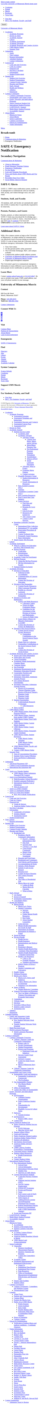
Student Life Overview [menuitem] (17, 78)
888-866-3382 (13, 301)
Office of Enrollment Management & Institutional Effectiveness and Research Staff (27, 1276)
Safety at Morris (19, 987)
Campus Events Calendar (18, 829)
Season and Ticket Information (24, 655)
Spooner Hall (27, 845)
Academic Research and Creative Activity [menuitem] (24, 45)
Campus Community (12, 1036)
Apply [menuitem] (12, 53)
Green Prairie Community (27, 849)
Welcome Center (19, 1396)
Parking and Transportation (23, 1296)
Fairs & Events (28, 511)
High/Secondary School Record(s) (25, 779)
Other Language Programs (27, 588)
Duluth (7, 9)
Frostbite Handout (29, 960)
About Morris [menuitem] (10, 113)
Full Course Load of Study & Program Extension (27, 1195)
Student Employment (17, 818)
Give (2, 389)
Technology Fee (19, 1009)
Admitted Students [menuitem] (16, 59)
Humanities (18, 1356)
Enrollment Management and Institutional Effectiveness (24, 1262)
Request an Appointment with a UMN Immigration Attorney (27, 1209)
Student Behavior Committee (28, 989)
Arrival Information (25, 1167)
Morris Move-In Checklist (28, 888)
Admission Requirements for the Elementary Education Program (25, 670)
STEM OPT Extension (26, 1188)
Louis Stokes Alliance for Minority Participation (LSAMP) (27, 621)
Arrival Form (22, 1165)
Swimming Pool (19, 1393)
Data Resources (23, 1271)
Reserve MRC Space (25, 1119)
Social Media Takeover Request (16, 180)
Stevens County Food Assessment (25, 1056)
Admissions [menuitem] (9, 51)
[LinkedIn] (19, 321)
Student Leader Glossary (22, 1007)
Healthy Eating (19, 972)
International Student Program (20, 1161)
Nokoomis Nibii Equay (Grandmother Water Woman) (26, 1313)
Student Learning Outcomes (23, 1229)
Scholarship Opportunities (23, 899)
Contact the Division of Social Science (26, 651)
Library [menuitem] (12, 40)
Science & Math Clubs (30, 617)
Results (16, 760)
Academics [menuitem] (9, 32)
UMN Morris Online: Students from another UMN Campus (24, 716)
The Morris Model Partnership (24, 1085)
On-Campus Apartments (27, 855)
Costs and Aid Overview (18, 798)
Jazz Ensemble (19, 667)
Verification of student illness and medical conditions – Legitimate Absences (25, 1325)
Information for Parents (26, 929)
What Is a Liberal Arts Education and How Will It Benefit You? (25, 546)
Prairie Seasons (23, 1304)
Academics (9, 412)
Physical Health (19, 937)
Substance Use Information (27, 985)
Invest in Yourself (20, 897)
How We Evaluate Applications (24, 794)
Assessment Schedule (21, 416)
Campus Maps (6, 329)
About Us (21, 1265)
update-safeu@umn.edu (15, 276)
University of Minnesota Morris (11, 28)
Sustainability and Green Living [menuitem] (20, 97)
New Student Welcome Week (20, 1018)
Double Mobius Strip (25, 1310)
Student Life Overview (17, 825)
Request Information (17, 821)
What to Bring (27, 891)
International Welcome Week (28, 1169)
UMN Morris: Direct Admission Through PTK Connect (25, 774)
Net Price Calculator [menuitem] (16, 70)
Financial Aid (14, 802)
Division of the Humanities (23, 584)
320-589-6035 (11, 299)
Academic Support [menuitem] (16, 38)
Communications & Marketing (15, 139)
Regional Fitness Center (22, 1373)
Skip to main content (8, 2)
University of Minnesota (21, 403)
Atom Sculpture (23, 1306)
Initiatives (21, 980)
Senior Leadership (16, 1244)
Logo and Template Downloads (16, 172)
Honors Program (19, 549)
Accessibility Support (17, 1219)
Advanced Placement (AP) (19, 764)
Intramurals (13, 1012)
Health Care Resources (26, 956)
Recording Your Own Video (14, 178)
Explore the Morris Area (22, 1300)
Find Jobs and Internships (27, 504)
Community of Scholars (22, 812)
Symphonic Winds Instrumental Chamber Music (24, 662)
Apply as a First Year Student (19, 792)
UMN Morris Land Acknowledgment (20, 1241)
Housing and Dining (17, 831)
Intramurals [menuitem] (13, 92)
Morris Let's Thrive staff (26, 978)
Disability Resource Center (27, 476)
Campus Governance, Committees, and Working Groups (26, 1287)
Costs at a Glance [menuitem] (15, 67)
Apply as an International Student (21, 777)
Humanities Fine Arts (21, 1354)
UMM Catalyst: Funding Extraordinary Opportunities (23, 1148)
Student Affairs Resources (23, 1153)
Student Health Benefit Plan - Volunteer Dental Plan (27, 954)
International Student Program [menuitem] (20, 105)
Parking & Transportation (9, 331)
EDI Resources (19, 1117)
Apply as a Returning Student (20, 791)
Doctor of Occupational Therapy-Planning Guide (26, 689)
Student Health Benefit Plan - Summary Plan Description (28, 950)
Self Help (26, 912)
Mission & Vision (16, 1223)
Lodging (12, 1292)
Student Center (19, 1391)
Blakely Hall (27, 852)
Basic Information (24, 538)
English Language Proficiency (24, 781)
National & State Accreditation (24, 573)
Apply (7, 769)
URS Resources (28, 706)
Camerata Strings (20, 665)
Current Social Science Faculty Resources (26, 631)
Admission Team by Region (19, 1402)
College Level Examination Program (22, 765)
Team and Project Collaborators (24, 758)
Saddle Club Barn (20, 1377)
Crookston (8, 7)
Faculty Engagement (25, 1045)
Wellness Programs (20, 974)
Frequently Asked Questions (28, 536)
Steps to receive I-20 (21, 787)
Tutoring (21, 490)
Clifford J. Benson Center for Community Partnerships (24, 1040)
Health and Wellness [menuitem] (17, 88)
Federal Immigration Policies (28, 1205)
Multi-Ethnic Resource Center (24, 1364)
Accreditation (18, 1225)
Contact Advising (28, 474)
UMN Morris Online (17, 709)
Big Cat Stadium (19, 1333)
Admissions (9, 762)
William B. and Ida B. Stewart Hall (26, 1398)
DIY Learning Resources (26, 495)
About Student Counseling (27, 921)
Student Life (9, 823)
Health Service (23, 939)
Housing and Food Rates (26, 858)
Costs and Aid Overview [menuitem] (18, 65)
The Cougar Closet (29, 517)
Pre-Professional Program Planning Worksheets (32, 452)
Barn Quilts (22, 1308)
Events (3, 357)
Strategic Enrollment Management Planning (26, 1249)
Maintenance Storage (21, 1362)
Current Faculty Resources (27, 586)
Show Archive (19, 708)
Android (15, 221)
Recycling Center (20, 1371)
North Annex (18, 1366)
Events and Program (25, 1190)
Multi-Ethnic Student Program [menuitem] (20, 109)
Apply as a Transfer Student (19, 771)
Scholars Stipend (19, 814)
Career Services (23, 501)
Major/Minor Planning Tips (31, 446)
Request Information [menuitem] (17, 57)
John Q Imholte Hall (21, 1358)
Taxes (20, 1192)
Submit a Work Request (26, 866)
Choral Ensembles (20, 659)
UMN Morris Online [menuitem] (17, 47)
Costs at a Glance (15, 800)
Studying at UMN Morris (27, 1173)
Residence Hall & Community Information (26, 836)
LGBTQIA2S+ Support (18, 1215)
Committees (18, 999)
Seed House (18, 1381)
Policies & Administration (18, 1321)
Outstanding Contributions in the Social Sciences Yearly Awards (30, 637)
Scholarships (14, 810)
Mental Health (19, 904)
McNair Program (19, 559)
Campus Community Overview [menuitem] (20, 95)
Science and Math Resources (28, 601)
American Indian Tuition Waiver (25, 806)
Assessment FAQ (20, 426)
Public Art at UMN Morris (23, 1302)
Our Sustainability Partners (23, 1082)
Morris (7, 11)
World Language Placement (30, 462)
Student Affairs (19, 1283)
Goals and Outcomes (21, 1134)
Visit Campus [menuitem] (14, 55)
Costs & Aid (9, 796)
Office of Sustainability (22, 1088)
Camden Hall (18, 1337)
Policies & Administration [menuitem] (18, 122)
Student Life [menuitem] (9, 76)
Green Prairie (18, 1350)
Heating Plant (18, 1352)
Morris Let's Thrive (24, 906)
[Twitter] (19, 315)
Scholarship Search (20, 816)
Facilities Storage (20, 1348)
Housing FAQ (23, 872)
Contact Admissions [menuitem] (16, 61)
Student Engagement (25, 1047)
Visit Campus (9, 819)
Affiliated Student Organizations (24, 1098)
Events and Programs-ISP (22, 1213)
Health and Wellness (17, 902)
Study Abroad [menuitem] (14, 86)
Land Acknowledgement (9, 335)
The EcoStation (23, 1080)
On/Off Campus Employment (23, 1185)
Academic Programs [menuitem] (16, 34)
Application (22, 551)
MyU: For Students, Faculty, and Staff (18, 21)
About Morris (5, 333)
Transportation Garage (21, 1394)
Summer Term (14, 752)
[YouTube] (19, 317)
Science (16, 1379)
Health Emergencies (25, 1155)
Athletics (4, 361)
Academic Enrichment (17, 544)
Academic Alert (23, 434)
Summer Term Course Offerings (25, 756)
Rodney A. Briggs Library (23, 1375)
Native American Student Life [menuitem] (20, 103)
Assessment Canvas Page (22, 424)
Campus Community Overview (20, 1038)
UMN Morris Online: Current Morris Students (24, 724)
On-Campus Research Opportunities (21, 681)
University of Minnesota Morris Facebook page (21, 256)
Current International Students (24, 1174)
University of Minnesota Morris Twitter (18, 258)
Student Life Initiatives (21, 1140)
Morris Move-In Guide (26, 883)
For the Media (10, 170)
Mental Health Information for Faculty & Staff (27, 927)
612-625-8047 (30, 276)
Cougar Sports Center (21, 1340)
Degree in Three (15, 428)
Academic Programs (16, 414)
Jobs (2, 353)
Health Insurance (24, 941)
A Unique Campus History (23, 1232)
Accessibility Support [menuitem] (17, 111)
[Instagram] (19, 319)
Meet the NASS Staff (25, 1130)
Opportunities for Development (24, 1106)
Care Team (17, 1157)
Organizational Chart (21, 1290)
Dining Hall (18, 1346)
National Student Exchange (23, 567)
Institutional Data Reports (27, 1267)
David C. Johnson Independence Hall (29, 840)
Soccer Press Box (20, 1385)
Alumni (3, 359)
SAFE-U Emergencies (8, 343)
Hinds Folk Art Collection (27, 642)
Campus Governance (17, 1284)
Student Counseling (25, 908)
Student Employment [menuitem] (17, 74)
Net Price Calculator (16, 808)
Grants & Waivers (20, 804)
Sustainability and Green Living (20, 1072)
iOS (8, 221)
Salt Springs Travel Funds (23, 1142)
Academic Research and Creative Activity (24, 654)
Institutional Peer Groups (26, 1269)
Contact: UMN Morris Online (24, 750)
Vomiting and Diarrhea (30, 962)
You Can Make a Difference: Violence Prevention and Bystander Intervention (28, 995)
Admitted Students (11, 1014)
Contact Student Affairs (22, 1159)
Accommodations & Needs (27, 864)
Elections (17, 1003)
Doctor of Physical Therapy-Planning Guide (28, 693)
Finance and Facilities (21, 1281)
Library (3, 355)
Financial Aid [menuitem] (14, 68)
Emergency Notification (13, 168)
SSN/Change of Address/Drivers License (26, 1199)
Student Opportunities (21, 700)
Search (4, 24)
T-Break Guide (19, 1001)
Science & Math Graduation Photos (29, 606)
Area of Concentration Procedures (25, 754)
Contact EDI (18, 1120)
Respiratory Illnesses (25, 947)
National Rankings (20, 1234)
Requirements (23, 553)
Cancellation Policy (20, 901)
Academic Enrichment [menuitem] (17, 41)
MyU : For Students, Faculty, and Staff (18, 399)
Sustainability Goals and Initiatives (25, 1074)
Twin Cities (9, 15)
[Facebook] (19, 313)
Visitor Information (16, 1329)
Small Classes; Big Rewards (23, 540)
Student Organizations (17, 827)
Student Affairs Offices (22, 1132)
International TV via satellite (28, 528)
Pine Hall (26, 843)
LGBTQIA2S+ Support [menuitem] (18, 107)
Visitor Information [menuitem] (16, 124)
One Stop (8, 19)
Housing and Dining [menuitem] (17, 84)
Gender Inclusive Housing (27, 873)
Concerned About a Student (23, 1151)
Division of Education (21, 571)
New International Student (23, 1163)
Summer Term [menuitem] (14, 49)
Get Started (18, 895)
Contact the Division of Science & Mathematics (26, 626)
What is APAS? (32, 459)
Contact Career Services (28, 519)
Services (25, 910)
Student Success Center (22, 432)
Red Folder (26, 918)
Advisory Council (24, 1059)
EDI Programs (19, 1095)
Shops (16, 1383)
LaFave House (19, 1360)
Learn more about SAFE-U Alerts (12, 226)
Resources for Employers (27, 514)
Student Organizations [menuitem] (17, 80)
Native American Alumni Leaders (25, 1136)
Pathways (17, 1113)
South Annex (18, 1387)
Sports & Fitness (19, 935)
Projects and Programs (25, 1049)
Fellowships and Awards (22, 657)
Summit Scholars (24, 1115)
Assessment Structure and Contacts (26, 422)
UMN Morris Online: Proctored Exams (25, 743)
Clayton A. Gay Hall (30, 846)
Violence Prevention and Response (26, 991)
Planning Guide (23, 696)
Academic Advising (25, 435)
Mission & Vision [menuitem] (16, 115)
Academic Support (16, 430)
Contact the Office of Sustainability (26, 1090)
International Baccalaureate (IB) (20, 767)
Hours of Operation (20, 1317)
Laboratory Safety (29, 603)
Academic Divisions (16, 569)
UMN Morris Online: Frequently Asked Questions (25, 732)
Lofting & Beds (28, 885)
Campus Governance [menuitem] (17, 121)
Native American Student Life (20, 1122)
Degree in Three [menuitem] (15, 36)
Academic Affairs (20, 1259)
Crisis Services (23, 924)
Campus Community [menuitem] (12, 94)
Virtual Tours (18, 1294)
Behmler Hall (18, 1331)
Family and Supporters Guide (20, 1016)
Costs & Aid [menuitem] (9, 63)
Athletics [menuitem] (13, 90)
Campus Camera (19, 1319)
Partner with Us (23, 1043)
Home (7, 137)
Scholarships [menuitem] (14, 72)
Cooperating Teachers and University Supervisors (23, 674)
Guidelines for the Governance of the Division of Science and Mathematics (29, 612)
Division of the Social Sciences (24, 628)
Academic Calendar (7, 363)
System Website (6, 371)
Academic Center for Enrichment (25, 557)
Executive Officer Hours (22, 1005)
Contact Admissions (8, 305)
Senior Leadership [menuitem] (16, 119)
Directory (4, 351)
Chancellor (17, 1246)
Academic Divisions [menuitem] (16, 43)
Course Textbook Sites (26, 534)
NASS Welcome (24, 1128)
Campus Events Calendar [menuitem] (18, 82)
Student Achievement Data (23, 1227)
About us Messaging (12, 164)
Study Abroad (14, 893)
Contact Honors (23, 555)
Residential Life (19, 833)
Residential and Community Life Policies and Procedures (28, 861)
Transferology (31, 457)
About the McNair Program (27, 561)
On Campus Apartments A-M (24, 1367)
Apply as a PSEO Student (18, 789)
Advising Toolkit (28, 437)
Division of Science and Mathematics (22, 599)
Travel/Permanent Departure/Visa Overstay (26, 1202)
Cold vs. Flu (27, 958)
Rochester (8, 13)
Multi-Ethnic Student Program (20, 1217)
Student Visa (22, 1171)
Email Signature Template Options (17, 166)
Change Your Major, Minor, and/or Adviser (32, 441)
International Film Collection (28, 526)
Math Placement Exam (17, 1028)
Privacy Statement (20, 407)
